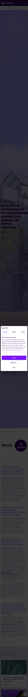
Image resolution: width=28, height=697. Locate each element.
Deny (14, 367)
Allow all (14, 357)
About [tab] (23, 332)
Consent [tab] (5, 332)
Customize (13, 362)
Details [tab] (14, 332)
